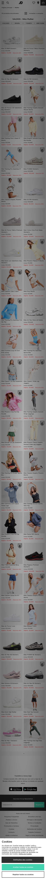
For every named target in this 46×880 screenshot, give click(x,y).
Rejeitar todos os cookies (23, 874)
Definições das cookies (22, 860)
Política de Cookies (25, 854)
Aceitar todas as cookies (23, 867)
